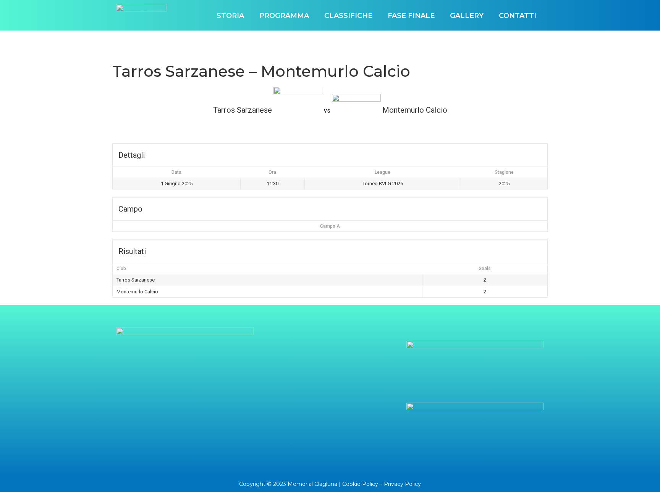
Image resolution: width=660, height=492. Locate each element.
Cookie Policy (360, 484)
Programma (284, 15)
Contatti (517, 15)
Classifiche (348, 15)
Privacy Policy (402, 484)
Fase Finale (411, 15)
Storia (230, 15)
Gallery (467, 15)
